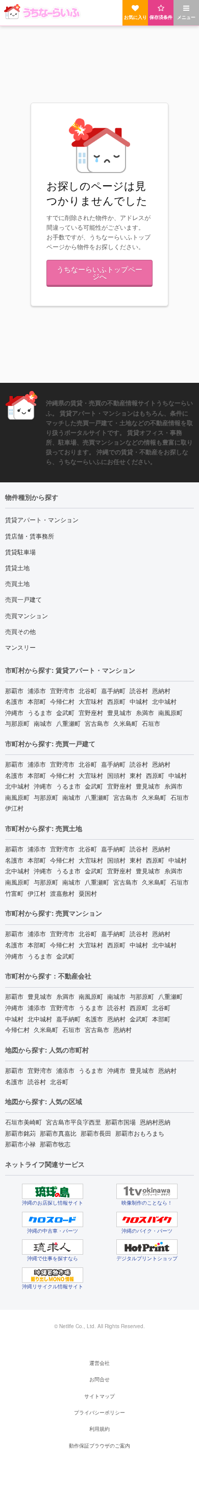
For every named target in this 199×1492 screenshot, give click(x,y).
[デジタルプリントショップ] (147, 1247)
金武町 (65, 712)
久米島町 (125, 723)
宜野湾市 (62, 690)
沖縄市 (14, 712)
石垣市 (151, 723)
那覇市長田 (96, 1133)
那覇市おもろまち (139, 1133)
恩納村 (161, 690)
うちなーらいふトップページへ (99, 272)
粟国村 (88, 893)
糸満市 (145, 712)
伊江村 (14, 807)
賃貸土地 (17, 567)
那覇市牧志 (55, 1143)
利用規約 (99, 1428)
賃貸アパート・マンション (42, 519)
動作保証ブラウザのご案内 (99, 1445)
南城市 (43, 723)
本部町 (37, 701)
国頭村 (116, 775)
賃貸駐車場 (20, 551)
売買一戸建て (23, 599)
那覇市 (14, 690)
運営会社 (99, 1362)
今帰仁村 (62, 701)
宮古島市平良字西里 (73, 1121)
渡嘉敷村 (62, 893)
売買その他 (20, 631)
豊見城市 (119, 712)
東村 (136, 775)
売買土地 (17, 583)
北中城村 (164, 701)
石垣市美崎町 (23, 1121)
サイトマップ (99, 1396)
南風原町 (170, 712)
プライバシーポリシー (99, 1412)
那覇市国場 (120, 1121)
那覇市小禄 (20, 1143)
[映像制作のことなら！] (147, 1191)
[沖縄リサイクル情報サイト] (52, 1275)
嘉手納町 (113, 690)
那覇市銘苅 (20, 1133)
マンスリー (20, 647)
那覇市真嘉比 (58, 1133)
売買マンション (26, 615)
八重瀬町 (68, 723)
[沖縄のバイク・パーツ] (147, 1219)
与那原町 (17, 723)
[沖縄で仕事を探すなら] (52, 1247)
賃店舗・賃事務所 (29, 535)
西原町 (116, 701)
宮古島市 (97, 723)
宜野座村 (91, 712)
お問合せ (99, 1379)
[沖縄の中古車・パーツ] (52, 1219)
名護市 (14, 701)
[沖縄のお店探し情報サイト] (52, 1191)
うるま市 (40, 712)
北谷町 (88, 690)
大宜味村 (91, 701)
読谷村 (139, 690)
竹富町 (14, 893)
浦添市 (37, 690)
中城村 (139, 701)
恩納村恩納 (155, 1121)
